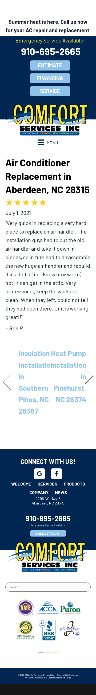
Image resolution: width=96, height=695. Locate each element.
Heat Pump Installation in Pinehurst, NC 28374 (68, 376)
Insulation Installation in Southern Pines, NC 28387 (36, 382)
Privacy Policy (49, 675)
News (61, 492)
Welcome (21, 483)
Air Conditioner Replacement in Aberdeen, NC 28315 (47, 176)
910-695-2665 (51, 51)
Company (39, 492)
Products (74, 483)
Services (47, 483)
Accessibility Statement (67, 675)
